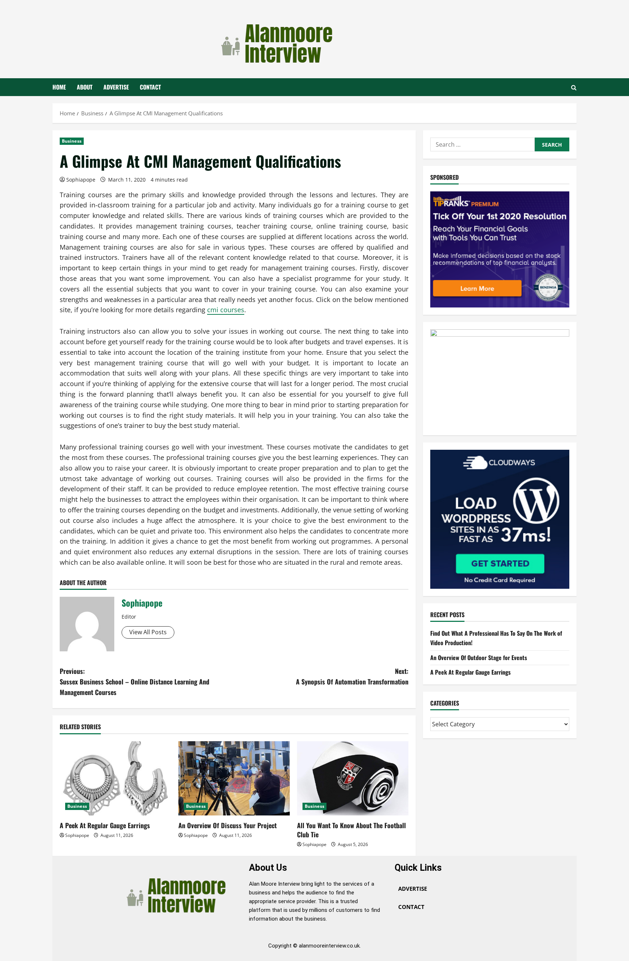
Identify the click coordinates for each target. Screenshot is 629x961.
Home (59, 87)
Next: (352, 676)
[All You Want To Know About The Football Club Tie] (352, 778)
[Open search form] (574, 87)
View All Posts (148, 632)
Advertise (116, 87)
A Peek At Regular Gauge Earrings (105, 825)
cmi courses (225, 309)
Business (72, 141)
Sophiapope (80, 179)
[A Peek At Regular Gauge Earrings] (115, 778)
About (84, 87)
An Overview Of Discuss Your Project (227, 825)
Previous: (134, 681)
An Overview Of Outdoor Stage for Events (478, 657)
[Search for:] (482, 144)
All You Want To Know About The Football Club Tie (351, 830)
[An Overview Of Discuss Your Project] (234, 778)
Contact (150, 87)
